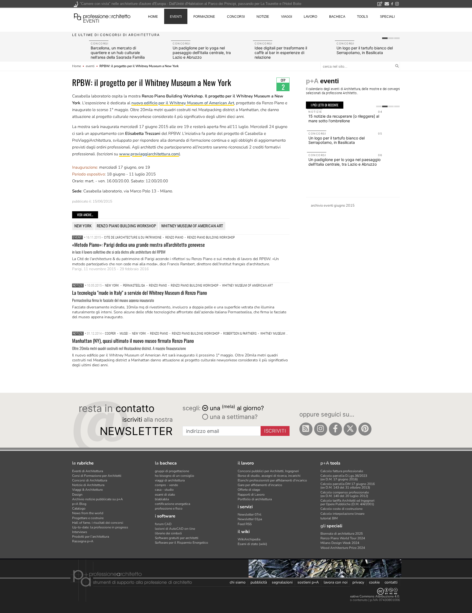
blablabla (162, 499)
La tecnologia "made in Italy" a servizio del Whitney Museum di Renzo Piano (139, 292)
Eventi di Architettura (87, 471)
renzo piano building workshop (126, 226)
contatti (391, 582)
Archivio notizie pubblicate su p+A (97, 499)
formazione (204, 17)
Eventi (77, 237)
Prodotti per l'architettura (90, 536)
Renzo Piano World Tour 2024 (342, 538)
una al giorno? (237, 408)
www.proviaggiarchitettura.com (149, 154)
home (153, 17)
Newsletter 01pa (250, 519)
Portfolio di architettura (255, 499)
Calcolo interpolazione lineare (342, 513)
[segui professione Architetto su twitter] (350, 429)
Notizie (78, 285)
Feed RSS (245, 524)
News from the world (87, 513)
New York (83, 226)
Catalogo (78, 508)
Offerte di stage (249, 489)
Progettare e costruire (88, 518)
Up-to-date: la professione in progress (100, 527)
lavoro (310, 17)
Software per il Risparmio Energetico (181, 542)
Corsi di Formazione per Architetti (96, 476)
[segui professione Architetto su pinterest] (364, 429)
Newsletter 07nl (249, 514)
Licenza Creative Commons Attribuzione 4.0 (367, 596)
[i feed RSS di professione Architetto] (305, 429)
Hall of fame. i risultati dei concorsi (97, 522)
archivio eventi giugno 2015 (333, 205)
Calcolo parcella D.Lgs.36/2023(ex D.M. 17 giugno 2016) (343, 477)
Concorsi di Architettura (89, 480)
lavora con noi (335, 582)
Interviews (79, 532)
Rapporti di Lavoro (251, 494)
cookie (374, 582)
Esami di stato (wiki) (252, 544)
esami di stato (165, 494)
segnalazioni (282, 582)
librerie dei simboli (168, 533)
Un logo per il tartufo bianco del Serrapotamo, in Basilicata (365, 50)
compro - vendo (166, 485)
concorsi (236, 17)
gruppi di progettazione (172, 471)
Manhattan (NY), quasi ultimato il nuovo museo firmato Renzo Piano (133, 340)
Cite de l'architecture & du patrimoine (132, 237)
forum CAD (163, 524)
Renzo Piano (174, 237)
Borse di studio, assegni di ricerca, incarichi (269, 476)
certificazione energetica (172, 504)
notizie (262, 17)
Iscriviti (275, 431)
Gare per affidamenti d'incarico (260, 485)
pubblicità (258, 582)
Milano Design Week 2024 (339, 543)
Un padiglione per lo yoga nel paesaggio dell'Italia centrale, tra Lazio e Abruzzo (202, 52)
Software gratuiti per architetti (176, 538)
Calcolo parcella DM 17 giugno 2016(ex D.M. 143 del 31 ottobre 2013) (347, 486)
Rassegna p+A (82, 541)
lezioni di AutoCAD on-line (175, 528)
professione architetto (102, 16)
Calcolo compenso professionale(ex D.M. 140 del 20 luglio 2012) (344, 494)
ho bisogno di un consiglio (174, 476)
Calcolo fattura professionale (341, 471)
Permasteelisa (134, 285)
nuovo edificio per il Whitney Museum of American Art (182, 103)
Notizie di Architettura (88, 485)
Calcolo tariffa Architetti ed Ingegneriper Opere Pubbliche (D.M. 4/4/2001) (347, 502)
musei (124, 333)
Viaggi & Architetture (87, 489)
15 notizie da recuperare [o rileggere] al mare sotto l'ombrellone (343, 118)
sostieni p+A (308, 582)
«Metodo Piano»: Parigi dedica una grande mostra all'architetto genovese (138, 244)
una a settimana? (233, 416)
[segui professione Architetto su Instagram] (320, 429)
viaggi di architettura (170, 480)
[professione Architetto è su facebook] (335, 429)
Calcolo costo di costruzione (341, 509)
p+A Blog (79, 504)
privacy (358, 582)
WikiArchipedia (249, 539)
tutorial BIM (329, 518)
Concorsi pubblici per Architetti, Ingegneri (268, 471)
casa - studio (164, 489)
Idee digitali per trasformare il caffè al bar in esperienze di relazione (281, 52)
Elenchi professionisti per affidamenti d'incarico (272, 480)
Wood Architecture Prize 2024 (342, 548)
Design (77, 494)
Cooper (110, 333)
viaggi (286, 17)
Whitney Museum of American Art (192, 226)
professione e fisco (168, 508)
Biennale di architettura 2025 (341, 533)
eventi (91, 21)
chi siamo (238, 582)
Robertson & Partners (239, 333)
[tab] (385, 38)
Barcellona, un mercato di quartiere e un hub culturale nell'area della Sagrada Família (118, 52)
